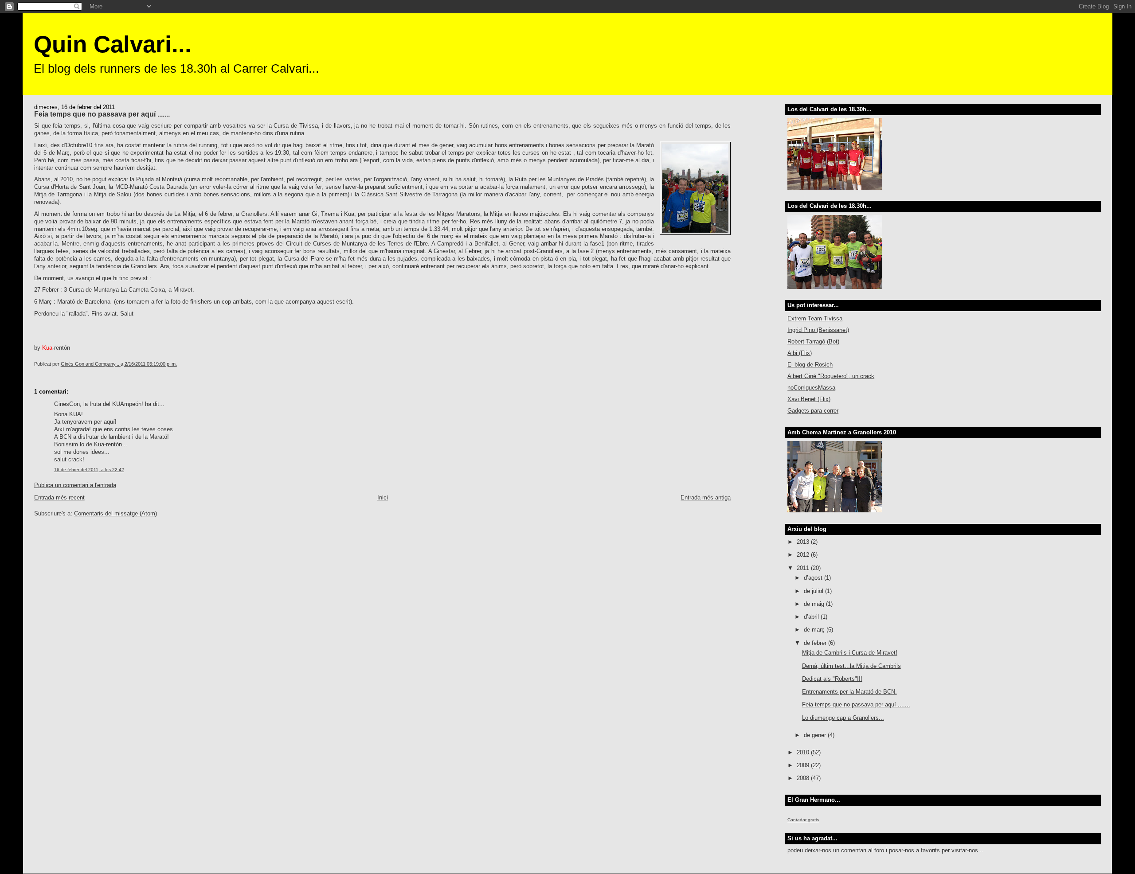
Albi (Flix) (799, 353)
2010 (804, 752)
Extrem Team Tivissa (814, 318)
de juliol (814, 591)
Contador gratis (803, 819)
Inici (382, 497)
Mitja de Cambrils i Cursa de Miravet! (849, 652)
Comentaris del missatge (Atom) (115, 513)
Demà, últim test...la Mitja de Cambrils (851, 666)
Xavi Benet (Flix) (808, 399)
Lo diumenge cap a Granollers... (843, 717)
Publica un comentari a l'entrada (75, 485)
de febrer (816, 643)
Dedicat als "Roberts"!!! (832, 678)
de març (815, 629)
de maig (815, 604)
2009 (804, 765)
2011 (804, 568)
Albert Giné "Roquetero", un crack (830, 376)
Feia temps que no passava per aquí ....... (856, 704)
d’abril (812, 616)
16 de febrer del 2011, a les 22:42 (89, 469)
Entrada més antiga (706, 497)
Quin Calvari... (113, 44)
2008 (804, 778)
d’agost (814, 577)
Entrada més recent (59, 497)
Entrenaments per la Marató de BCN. (849, 691)
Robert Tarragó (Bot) (813, 341)
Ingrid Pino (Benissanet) (818, 330)
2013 (804, 541)
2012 (804, 554)
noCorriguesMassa (811, 387)
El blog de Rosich (810, 364)
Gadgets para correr (812, 410)
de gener (816, 735)
